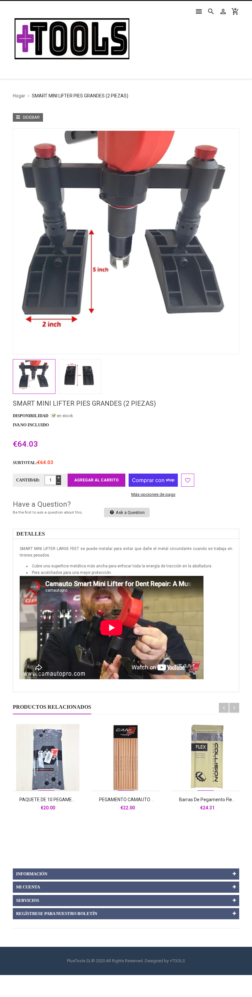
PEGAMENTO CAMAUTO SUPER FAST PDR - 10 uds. (152, 799)
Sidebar (31, 117)
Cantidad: (28, 480)
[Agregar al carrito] (53, 778)
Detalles (30, 534)
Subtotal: (25, 462)
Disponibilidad (30, 415)
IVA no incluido (31, 424)
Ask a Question (130, 512)
